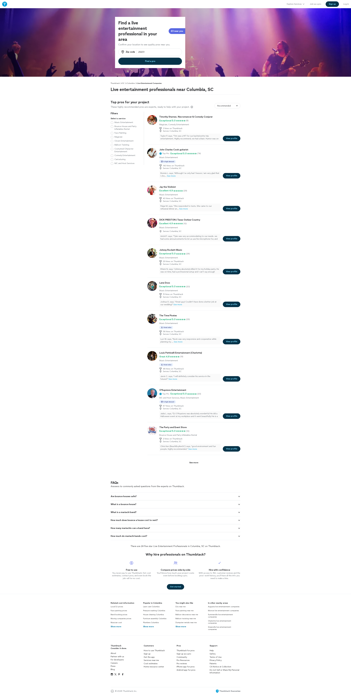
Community (182, 657)
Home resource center (154, 667)
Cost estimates (151, 663)
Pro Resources (183, 660)
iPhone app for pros (186, 667)
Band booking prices (119, 615)
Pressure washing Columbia (154, 611)
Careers (114, 663)
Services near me (151, 660)
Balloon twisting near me (186, 619)
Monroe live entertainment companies (223, 611)
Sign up (147, 654)
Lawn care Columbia (151, 607)
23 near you (177, 31)
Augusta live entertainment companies (223, 607)
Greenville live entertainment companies (219, 628)
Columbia (131, 83)
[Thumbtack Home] (4, 4)
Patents (213, 663)
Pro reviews (182, 663)
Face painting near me (184, 611)
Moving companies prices (121, 619)
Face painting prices (119, 611)
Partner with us (117, 656)
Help (212, 650)
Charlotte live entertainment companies (219, 622)
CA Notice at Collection (220, 667)
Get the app (149, 657)
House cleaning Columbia (153, 615)
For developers (117, 660)
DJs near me (181, 607)
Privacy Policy (216, 660)
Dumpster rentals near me (186, 623)
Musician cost (116, 623)
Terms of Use (216, 657)
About (113, 653)
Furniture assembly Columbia (154, 619)
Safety (213, 654)
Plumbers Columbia (151, 623)
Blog (113, 669)
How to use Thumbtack (154, 650)
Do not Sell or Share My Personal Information (224, 671)
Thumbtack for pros (186, 650)
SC (123, 83)
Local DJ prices (117, 607)
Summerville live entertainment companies (220, 616)
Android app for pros (186, 670)
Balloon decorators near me (187, 615)
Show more (116, 626)
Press (113, 666)
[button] (164, 153)
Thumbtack (115, 83)
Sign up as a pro (184, 654)
